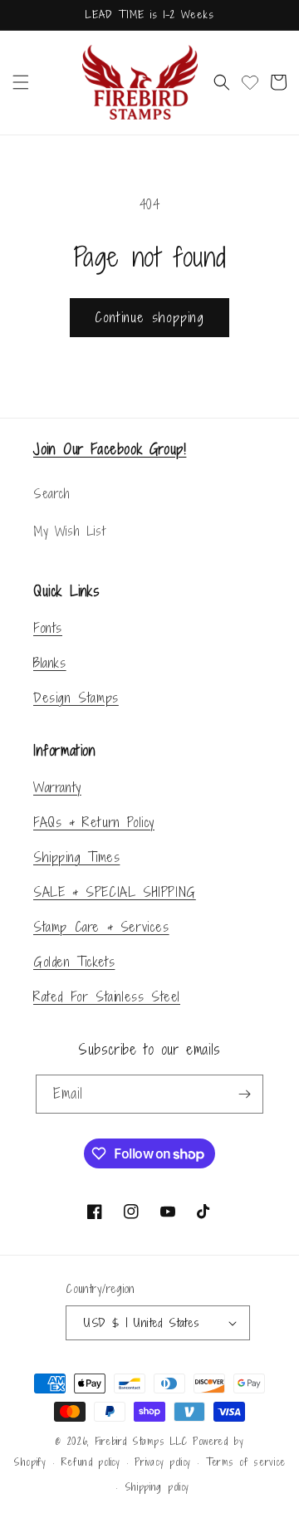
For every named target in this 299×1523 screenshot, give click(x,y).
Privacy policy (163, 1462)
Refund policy (90, 1462)
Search (52, 493)
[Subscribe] (244, 1094)
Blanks (49, 663)
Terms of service (246, 1462)
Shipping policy (157, 1487)
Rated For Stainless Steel (106, 996)
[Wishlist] (250, 82)
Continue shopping (149, 317)
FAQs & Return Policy (93, 822)
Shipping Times (76, 857)
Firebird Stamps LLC (141, 1441)
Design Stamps (76, 697)
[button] (20, 82)
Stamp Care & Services (101, 927)
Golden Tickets (74, 961)
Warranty (57, 787)
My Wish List (69, 531)
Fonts (47, 628)
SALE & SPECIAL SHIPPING (114, 892)
